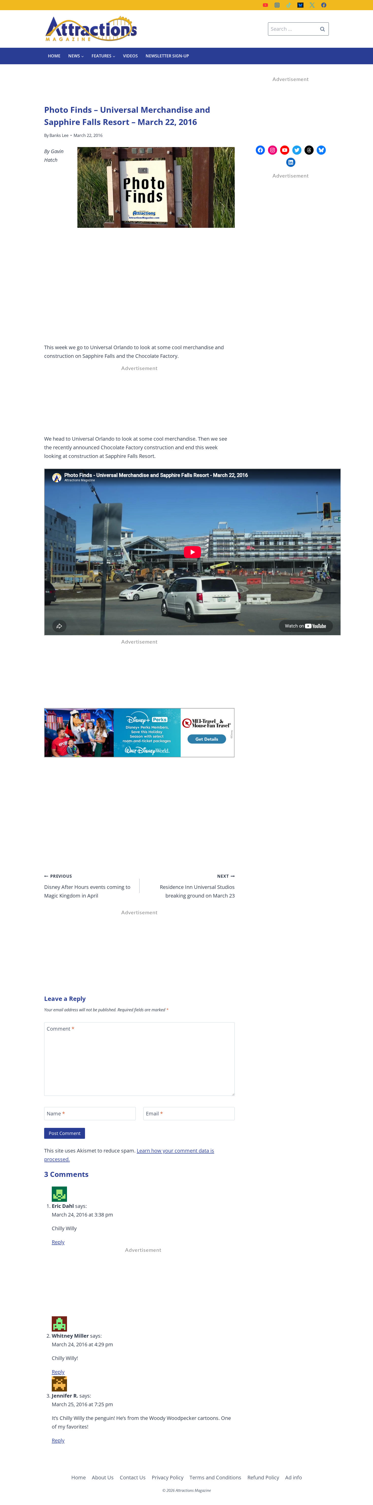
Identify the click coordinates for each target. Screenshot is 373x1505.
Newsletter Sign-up (167, 56)
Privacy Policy (167, 1477)
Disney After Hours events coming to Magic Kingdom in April (87, 886)
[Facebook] (324, 5)
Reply (58, 1242)
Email (154, 1113)
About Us (103, 1477)
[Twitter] (312, 5)
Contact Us (133, 1477)
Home (54, 56)
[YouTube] (265, 5)
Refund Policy (263, 1477)
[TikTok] (289, 5)
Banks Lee (59, 135)
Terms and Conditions (215, 1477)
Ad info (293, 1477)
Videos (130, 56)
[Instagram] (277, 5)
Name (56, 1113)
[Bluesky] (300, 5)
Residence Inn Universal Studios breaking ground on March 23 (197, 886)
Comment (60, 1029)
